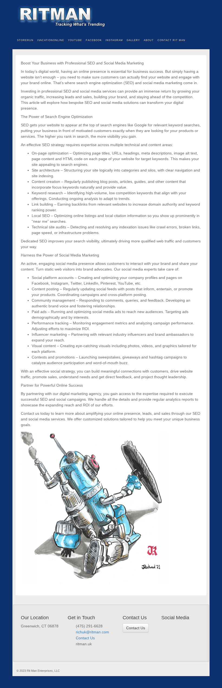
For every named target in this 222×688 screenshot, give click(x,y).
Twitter (171, 626)
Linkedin (191, 626)
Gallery (133, 40)
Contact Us (85, 638)
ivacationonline (50, 40)
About (149, 40)
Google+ (181, 626)
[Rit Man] (111, 16)
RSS (196, 626)
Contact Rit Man (171, 40)
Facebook (201, 16)
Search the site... (202, 41)
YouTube (75, 40)
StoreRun (25, 40)
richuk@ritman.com (92, 632)
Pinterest (186, 626)
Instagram (114, 40)
